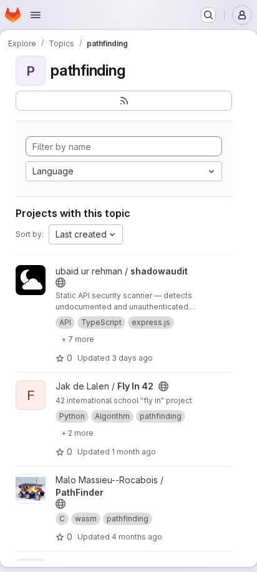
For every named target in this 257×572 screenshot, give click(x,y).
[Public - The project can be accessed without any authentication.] (60, 283)
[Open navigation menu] (36, 15)
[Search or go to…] (208, 15)
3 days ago (132, 358)
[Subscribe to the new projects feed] (124, 101)
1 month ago (134, 451)
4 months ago (137, 536)
